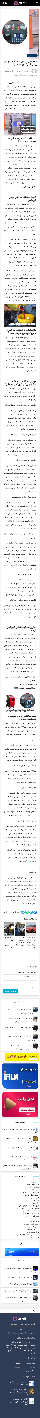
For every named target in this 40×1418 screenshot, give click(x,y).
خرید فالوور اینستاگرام (30, 1224)
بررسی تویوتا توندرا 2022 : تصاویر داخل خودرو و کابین (22, 1038)
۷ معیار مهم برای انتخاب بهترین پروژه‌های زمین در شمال (21, 1140)
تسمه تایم (35, 1237)
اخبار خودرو (32, 56)
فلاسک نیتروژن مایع (31, 1211)
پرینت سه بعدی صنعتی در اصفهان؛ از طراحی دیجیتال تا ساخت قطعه (20, 1167)
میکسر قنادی (30, 1342)
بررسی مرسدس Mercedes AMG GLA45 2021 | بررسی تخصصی (22, 1299)
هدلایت (36, 1200)
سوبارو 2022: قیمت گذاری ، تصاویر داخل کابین (21, 1029)
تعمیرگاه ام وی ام (32, 1216)
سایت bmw (34, 1187)
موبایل (17, 1367)
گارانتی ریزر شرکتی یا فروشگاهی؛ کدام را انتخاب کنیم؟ (22, 1149)
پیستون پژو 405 (16, 1345)
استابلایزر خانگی (29, 1345)
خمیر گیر (21, 1342)
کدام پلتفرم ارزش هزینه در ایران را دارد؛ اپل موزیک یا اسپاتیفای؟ (21, 1158)
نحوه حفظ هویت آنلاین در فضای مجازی (19, 1277)
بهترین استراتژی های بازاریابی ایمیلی (21, 1284)
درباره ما (20, 1329)
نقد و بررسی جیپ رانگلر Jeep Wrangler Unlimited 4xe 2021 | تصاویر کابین (22, 1020)
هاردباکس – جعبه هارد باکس (28, 1235)
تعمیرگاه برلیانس (11, 1342)
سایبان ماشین (33, 1219)
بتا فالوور (35, 1203)
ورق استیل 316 (33, 1232)
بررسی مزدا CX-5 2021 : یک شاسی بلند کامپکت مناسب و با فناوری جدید (22, 1047)
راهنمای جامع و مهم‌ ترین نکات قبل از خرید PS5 (21, 1131)
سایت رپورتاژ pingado (30, 1192)
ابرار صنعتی (34, 1198)
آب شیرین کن (33, 1229)
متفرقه (33, 1367)
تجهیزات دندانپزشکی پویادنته (28, 1208)
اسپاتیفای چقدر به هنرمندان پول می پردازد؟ (18, 1291)
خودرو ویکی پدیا (33, 1182)
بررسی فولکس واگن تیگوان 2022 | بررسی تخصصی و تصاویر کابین (22, 1011)
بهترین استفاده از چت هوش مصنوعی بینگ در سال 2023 (20, 1270)
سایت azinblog (33, 1184)
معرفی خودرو (30, 1371)
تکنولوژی (17, 1363)
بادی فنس (25, 1350)
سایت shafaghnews (31, 1213)
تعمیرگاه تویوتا (33, 1227)
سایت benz (34, 1190)
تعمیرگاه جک (34, 1221)
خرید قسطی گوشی (32, 1195)
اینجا (29, 861)
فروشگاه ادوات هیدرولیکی (29, 1205)
